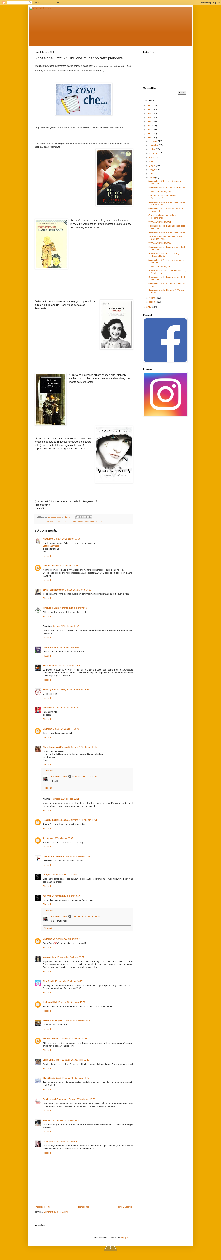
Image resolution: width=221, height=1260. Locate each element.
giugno (152, 165)
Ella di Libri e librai (52, 1078)
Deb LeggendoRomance (54, 1099)
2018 (149, 138)
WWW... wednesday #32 (159, 191)
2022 (149, 121)
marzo (152, 177)
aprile (152, 173)
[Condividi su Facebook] (87, 517)
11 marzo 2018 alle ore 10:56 (76, 1020)
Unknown (47, 729)
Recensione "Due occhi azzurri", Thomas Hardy (163, 254)
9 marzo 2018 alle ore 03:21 (65, 566)
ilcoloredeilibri (50, 1002)
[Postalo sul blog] (80, 517)
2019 (149, 134)
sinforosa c (48, 707)
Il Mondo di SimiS (51, 608)
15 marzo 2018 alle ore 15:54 (67, 1141)
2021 (149, 125)
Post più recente (43, 1207)
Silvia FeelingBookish (53, 590)
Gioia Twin (48, 1141)
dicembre (153, 141)
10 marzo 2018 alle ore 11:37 (70, 957)
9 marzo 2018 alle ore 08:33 (80, 689)
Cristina (47, 566)
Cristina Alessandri (52, 856)
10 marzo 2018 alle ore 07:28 (76, 856)
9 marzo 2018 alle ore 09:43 (66, 729)
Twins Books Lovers (54, 70)
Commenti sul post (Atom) (56, 1212)
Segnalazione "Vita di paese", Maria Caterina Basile (165, 237)
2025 (149, 109)
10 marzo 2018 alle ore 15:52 (71, 1002)
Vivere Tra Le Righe (52, 1020)
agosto (152, 157)
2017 (149, 307)
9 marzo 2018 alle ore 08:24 (68, 665)
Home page (83, 1207)
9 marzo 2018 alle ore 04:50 (73, 608)
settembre (154, 153)
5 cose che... (49, 521)
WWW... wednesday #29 (159, 266)
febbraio (153, 298)
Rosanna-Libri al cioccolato (56, 820)
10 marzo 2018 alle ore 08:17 (66, 874)
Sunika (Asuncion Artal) (54, 689)
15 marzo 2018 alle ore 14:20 (69, 1120)
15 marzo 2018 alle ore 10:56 (81, 1099)
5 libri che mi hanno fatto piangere (70, 521)
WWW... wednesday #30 (159, 243)
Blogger (124, 1237)
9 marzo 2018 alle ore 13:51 (84, 820)
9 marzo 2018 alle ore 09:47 (84, 747)
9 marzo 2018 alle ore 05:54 (66, 626)
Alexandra (48, 539)
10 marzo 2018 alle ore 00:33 (59, 838)
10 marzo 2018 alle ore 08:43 (67, 939)
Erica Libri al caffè (52, 1060)
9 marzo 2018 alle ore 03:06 (67, 539)
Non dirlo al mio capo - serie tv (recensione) (162, 197)
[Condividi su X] (83, 517)
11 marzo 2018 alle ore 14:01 (73, 1039)
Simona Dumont (51, 1039)
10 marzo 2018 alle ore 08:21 (86, 916)
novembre (154, 145)
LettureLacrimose (51, 546)
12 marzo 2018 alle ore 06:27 (75, 1078)
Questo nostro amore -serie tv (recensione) (162, 216)
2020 (149, 129)
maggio (152, 169)
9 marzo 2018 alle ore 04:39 (78, 590)
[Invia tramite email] (77, 517)
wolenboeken (49, 957)
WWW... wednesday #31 (159, 222)
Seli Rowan (48, 665)
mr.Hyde (47, 874)
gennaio (153, 302)
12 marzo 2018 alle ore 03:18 (75, 1060)
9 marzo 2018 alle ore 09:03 (68, 707)
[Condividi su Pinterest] (90, 517)
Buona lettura (49, 647)
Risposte (50, 770)
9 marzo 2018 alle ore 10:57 (85, 776)
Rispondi (47, 556)
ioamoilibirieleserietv (93, 521)
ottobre (152, 149)
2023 (149, 117)
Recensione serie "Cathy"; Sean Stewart (167, 187)
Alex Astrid (48, 981)
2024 (149, 113)
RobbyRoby (48, 1120)
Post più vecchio (124, 1207)
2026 (149, 105)
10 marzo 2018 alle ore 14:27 (69, 981)
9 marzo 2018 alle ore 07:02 (70, 647)
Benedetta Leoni (59, 776)
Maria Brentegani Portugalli (56, 747)
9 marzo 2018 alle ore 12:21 (66, 799)
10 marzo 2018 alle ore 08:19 (66, 896)
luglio (152, 161)
